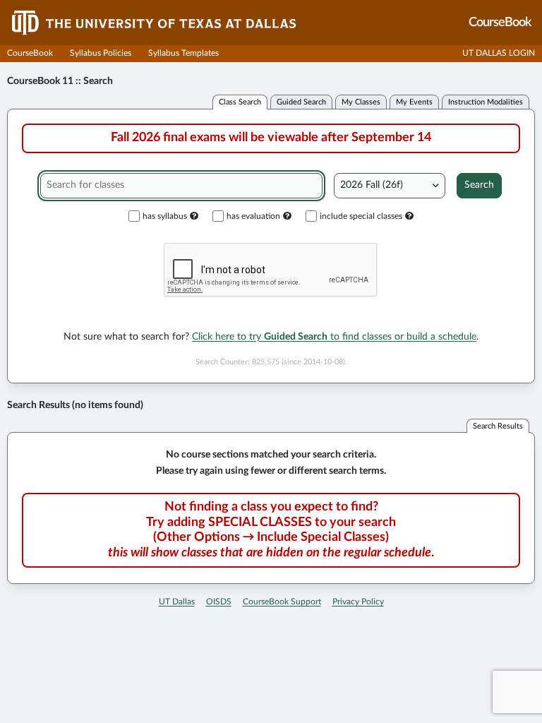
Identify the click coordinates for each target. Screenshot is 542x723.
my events (414, 102)
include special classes (361, 216)
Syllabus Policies (100, 53)
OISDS (218, 601)
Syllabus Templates (183, 53)
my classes (361, 102)
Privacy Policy (358, 601)
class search (240, 102)
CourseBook (30, 53)
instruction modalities (485, 102)
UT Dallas (177, 601)
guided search (301, 102)
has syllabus (165, 216)
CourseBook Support (282, 601)
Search (479, 185)
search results (498, 426)
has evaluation (253, 216)
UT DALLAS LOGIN (498, 53)
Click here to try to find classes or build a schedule (334, 337)
